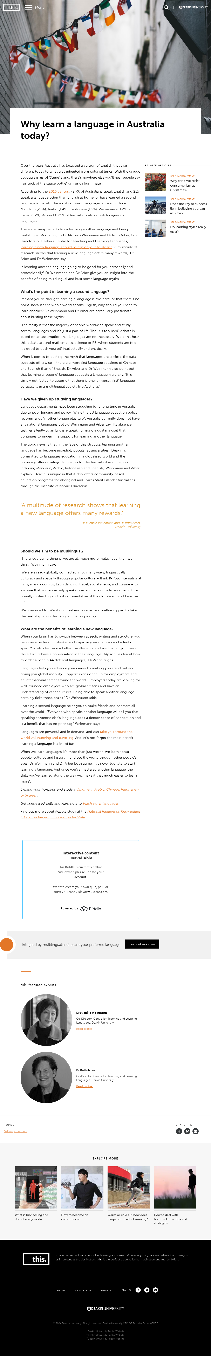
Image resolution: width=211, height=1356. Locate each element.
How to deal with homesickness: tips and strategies (170, 1219)
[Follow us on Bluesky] (187, 1133)
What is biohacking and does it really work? (31, 1217)
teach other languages (101, 803)
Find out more (139, 944)
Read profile (84, 1029)
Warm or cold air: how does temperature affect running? (128, 1217)
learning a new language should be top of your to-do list (66, 247)
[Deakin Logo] (193, 7)
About (61, 1290)
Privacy (106, 1290)
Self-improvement (182, 176)
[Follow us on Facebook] (179, 1131)
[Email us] (195, 1131)
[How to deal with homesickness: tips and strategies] (175, 1207)
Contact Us (83, 1290)
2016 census (59, 191)
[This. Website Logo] (11, 7)
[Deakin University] (105, 1308)
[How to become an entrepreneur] (82, 1207)
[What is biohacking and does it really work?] (36, 1207)
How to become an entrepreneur (74, 1217)
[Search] (166, 7)
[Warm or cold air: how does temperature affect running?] (129, 1207)
